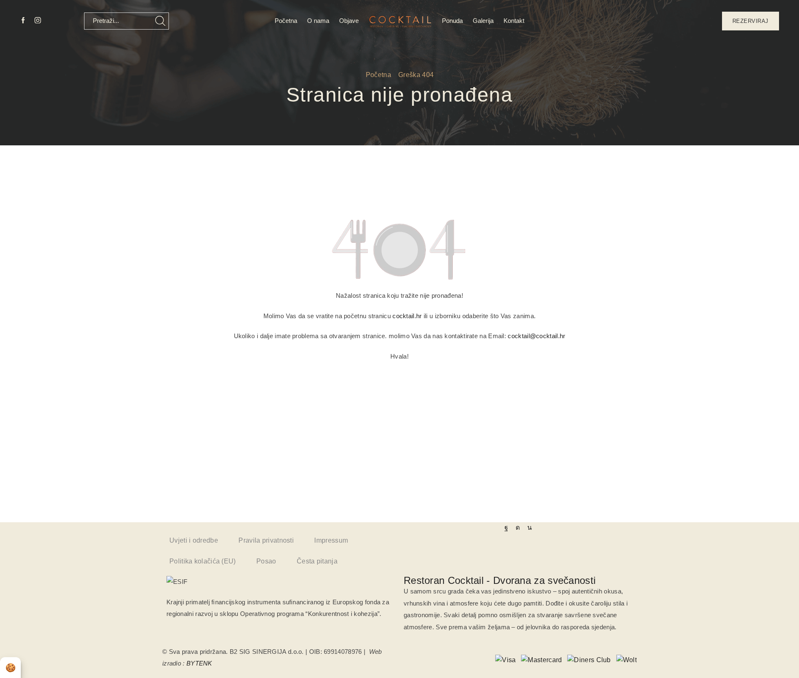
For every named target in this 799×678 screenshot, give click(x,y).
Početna (286, 20)
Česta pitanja (317, 561)
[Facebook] (23, 21)
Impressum (331, 540)
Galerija (483, 20)
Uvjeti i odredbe (193, 540)
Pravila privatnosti (266, 540)
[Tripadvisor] (529, 527)
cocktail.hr (407, 315)
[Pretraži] (160, 21)
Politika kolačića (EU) (202, 561)
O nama (318, 20)
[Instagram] (38, 21)
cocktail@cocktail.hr (536, 335)
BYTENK (199, 663)
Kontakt (514, 20)
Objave (349, 20)
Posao (266, 561)
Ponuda (452, 20)
